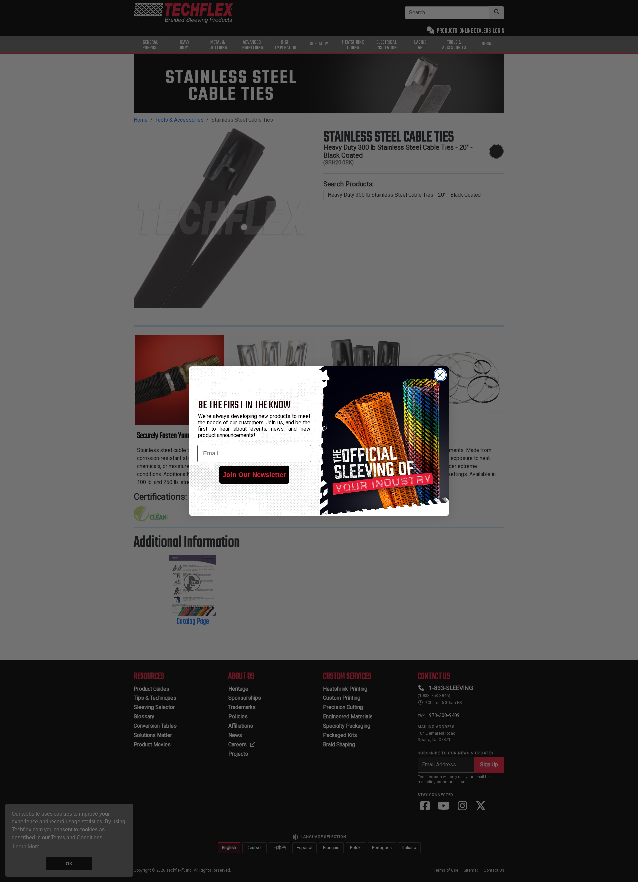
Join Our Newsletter (254, 474)
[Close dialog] (440, 375)
